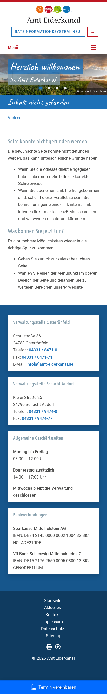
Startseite (52, 600)
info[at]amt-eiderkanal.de (49, 364)
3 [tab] (57, 88)
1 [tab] (40, 88)
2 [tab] (49, 88)
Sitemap (53, 635)
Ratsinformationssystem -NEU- (48, 31)
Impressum (52, 621)
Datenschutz (52, 628)
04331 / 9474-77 (37, 418)
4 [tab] (65, 88)
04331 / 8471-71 (37, 357)
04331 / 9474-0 (43, 411)
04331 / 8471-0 (43, 350)
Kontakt (52, 614)
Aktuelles (52, 607)
